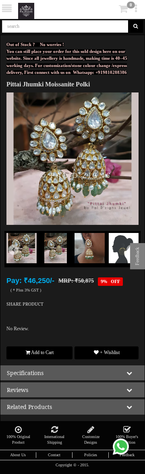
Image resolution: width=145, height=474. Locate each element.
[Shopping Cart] (111, 10)
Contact (54, 455)
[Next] (129, 259)
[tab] (112, 9)
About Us (18, 455)
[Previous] (16, 259)
